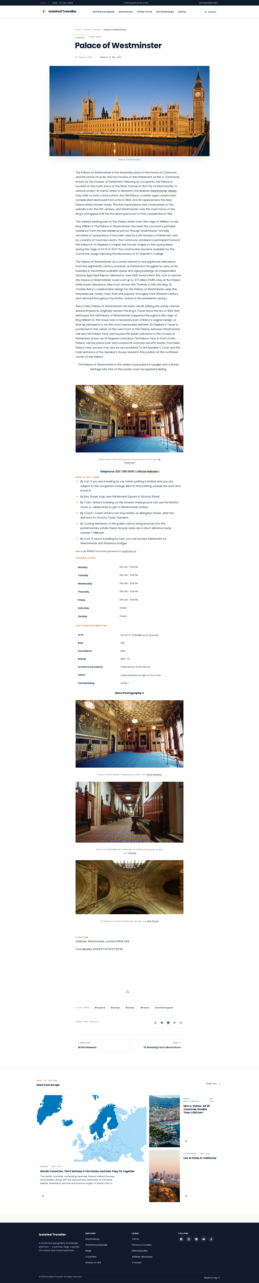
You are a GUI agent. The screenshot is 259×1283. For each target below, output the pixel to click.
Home (78, 29)
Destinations (126, 11)
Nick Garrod (153, 921)
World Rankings (165, 11)
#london (130, 1007)
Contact (136, 1262)
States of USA (144, 11)
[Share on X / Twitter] (155, 1022)
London (87, 29)
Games (182, 11)
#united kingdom (164, 1007)
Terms (135, 1239)
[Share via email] (174, 1022)
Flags (88, 1250)
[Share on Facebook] (162, 1022)
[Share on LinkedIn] (168, 1022)
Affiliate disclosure (142, 1256)
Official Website (147, 471)
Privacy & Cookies (142, 1244)
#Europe (115, 1007)
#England (100, 1007)
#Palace (144, 1007)
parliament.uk (129, 551)
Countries (90, 1256)
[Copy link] (180, 1022)
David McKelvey (154, 774)
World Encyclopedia (104, 11)
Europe (97, 29)
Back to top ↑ (212, 1277)
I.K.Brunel (132, 853)
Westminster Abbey (163, 191)
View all (211, 1084)
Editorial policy (140, 1250)
